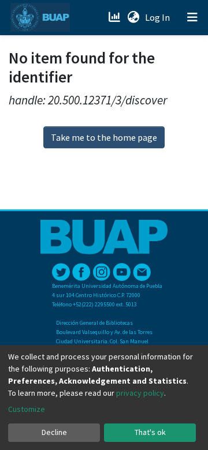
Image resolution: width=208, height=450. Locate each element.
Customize (26, 409)
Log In (158, 17)
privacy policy (140, 393)
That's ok (150, 432)
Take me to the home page (104, 137)
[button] (133, 17)
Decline (54, 432)
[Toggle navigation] (192, 17)
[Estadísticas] (115, 17)
